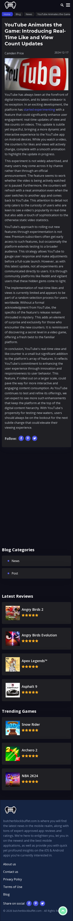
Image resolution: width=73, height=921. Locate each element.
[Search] (62, 5)
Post (15, 573)
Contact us (10, 872)
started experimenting (39, 109)
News (15, 561)
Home (7, 14)
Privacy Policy (12, 879)
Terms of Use (12, 887)
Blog (6, 894)
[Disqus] (36, 500)
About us (9, 864)
